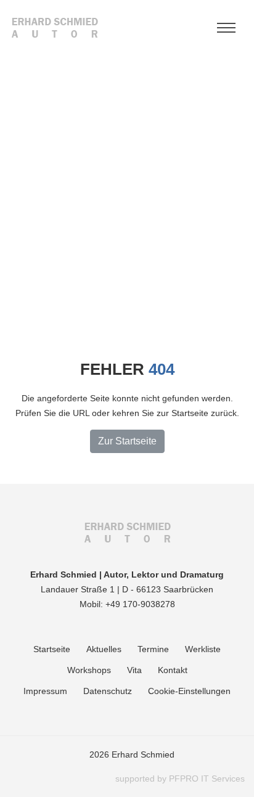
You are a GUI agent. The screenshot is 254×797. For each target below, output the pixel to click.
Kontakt (172, 670)
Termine (153, 649)
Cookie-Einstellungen (189, 691)
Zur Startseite (127, 441)
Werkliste (203, 649)
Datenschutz (107, 691)
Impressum (45, 691)
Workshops (89, 670)
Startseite (51, 649)
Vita (134, 670)
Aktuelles (103, 649)
